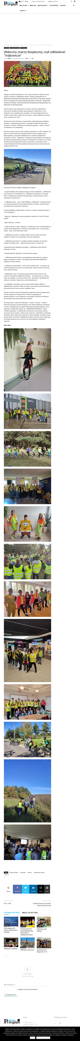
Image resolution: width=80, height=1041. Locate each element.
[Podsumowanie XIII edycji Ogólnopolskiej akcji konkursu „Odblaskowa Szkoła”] (27, 922)
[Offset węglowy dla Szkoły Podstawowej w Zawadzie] (11, 922)
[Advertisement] (40, 28)
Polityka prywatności (43, 1038)
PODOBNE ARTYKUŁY (12, 913)
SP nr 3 (6, 875)
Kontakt (22, 10)
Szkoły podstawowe (14, 48)
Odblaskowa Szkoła (39, 872)
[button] (73, 5)
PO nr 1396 (7, 903)
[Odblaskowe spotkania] (11, 942)
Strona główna (8, 45)
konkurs (30, 872)
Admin (9, 58)
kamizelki (22, 872)
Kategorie (24, 5)
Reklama (63, 5)
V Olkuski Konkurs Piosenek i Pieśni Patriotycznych (42, 904)
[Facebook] (71, 1)
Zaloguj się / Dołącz (53, 1)
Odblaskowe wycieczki (27, 950)
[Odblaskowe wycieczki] (27, 942)
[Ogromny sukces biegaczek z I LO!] (44, 942)
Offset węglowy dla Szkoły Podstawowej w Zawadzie (10, 930)
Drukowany (43, 5)
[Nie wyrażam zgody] (78, 1034)
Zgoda (32, 1038)
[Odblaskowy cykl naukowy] (44, 922)
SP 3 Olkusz (23, 48)
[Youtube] (74, 1)
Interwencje (54, 5)
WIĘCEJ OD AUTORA (30, 913)
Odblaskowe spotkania (10, 948)
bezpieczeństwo (13, 872)
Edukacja (16, 45)
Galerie (33, 5)
